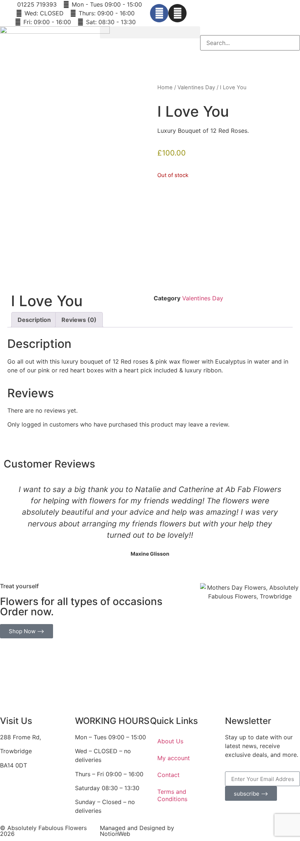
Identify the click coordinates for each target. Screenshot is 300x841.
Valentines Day (196, 87)
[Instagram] (177, 13)
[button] (150, 32)
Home (165, 87)
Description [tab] (34, 319)
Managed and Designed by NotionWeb (137, 830)
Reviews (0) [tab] (79, 319)
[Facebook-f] (159, 13)
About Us (170, 741)
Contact (168, 774)
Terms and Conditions (172, 795)
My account (173, 758)
